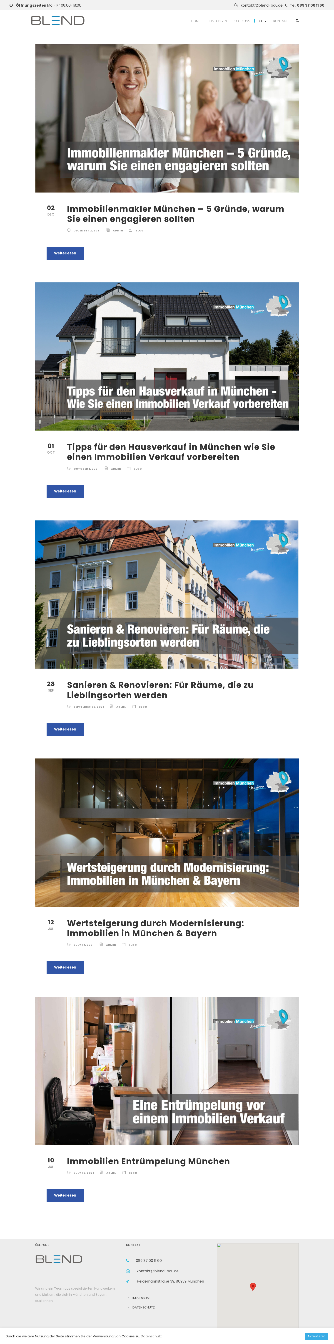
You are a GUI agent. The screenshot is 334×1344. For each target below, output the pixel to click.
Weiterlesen (65, 253)
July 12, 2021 (84, 945)
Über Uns (242, 21)
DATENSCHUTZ (143, 1307)
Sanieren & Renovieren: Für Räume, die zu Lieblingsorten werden (160, 690)
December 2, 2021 (87, 230)
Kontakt (280, 21)
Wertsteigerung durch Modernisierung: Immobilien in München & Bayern (155, 928)
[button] (253, 1287)
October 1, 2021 (86, 469)
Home (195, 21)
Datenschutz (151, 1336)
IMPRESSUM (141, 1298)
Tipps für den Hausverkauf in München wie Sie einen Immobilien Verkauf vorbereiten (171, 452)
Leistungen (217, 21)
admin (118, 230)
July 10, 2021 (84, 1173)
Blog (262, 21)
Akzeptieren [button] (317, 1336)
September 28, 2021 (89, 707)
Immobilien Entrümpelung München (148, 1161)
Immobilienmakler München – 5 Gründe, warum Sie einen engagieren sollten (175, 214)
